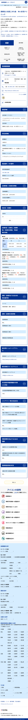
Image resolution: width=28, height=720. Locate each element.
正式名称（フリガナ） (7, 115)
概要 (7, 43)
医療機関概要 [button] (6, 66)
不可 (3, 393)
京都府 (22, 653)
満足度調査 (17, 687)
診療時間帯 (5, 191)
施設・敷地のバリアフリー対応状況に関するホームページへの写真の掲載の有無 (13, 413)
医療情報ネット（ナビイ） (8, 2)
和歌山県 (10, 659)
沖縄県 (9, 681)
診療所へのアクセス (7, 48)
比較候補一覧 (18, 586)
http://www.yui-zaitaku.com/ (12, 90)
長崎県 (22, 673)
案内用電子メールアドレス (8, 372)
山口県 (15, 664)
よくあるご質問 (18, 693)
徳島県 (9, 667)
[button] (14, 109)
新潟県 (9, 645)
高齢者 (11, 568)
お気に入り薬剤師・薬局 (6, 613)
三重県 (9, 653)
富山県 (15, 645)
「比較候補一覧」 (13, 27)
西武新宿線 (5, 306)
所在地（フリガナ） (7, 153)
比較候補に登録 (4, 25)
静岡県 (15, 651)
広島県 (9, 664)
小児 (19, 568)
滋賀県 (15, 653)
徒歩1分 (13, 306)
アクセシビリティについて (7, 704)
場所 (19, 562)
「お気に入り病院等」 (18, 21)
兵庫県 (15, 656)
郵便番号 (4, 139)
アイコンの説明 (22, 94)
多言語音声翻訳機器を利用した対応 (10, 390)
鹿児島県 (10, 678)
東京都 (22, 640)
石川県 (22, 645)
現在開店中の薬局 (5, 601)
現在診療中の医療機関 (6, 557)
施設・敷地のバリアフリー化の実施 (10, 406)
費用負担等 (7, 54)
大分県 (15, 675)
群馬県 (22, 637)
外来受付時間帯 (6, 197)
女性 (10, 573)
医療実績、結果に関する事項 (21, 59)
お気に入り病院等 (5, 586)
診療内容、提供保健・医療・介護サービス (21, 54)
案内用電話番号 (6, 169)
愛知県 (22, 651)
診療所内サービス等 (21, 48)
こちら (15, 492)
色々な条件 (21, 607)
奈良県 (22, 656)
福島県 (22, 634)
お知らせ (3, 693)
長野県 (22, 648)
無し (3, 322)
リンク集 (3, 695)
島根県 (15, 662)
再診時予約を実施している (8, 264)
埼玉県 (9, 640)
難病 (19, 573)
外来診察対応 (5, 249)
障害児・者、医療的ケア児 (15, 571)
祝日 (10, 220)
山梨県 (15, 648)
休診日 (4, 213)
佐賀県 (15, 673)
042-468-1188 (11, 86)
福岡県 (9, 673)
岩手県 (15, 632)
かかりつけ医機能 (7, 59)
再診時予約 (5, 261)
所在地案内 (17, 701)
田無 (10, 306)
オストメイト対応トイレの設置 (9, 428)
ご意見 (2, 687)
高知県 (9, 670)
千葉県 (15, 640)
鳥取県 (9, 662)
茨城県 (9, 637)
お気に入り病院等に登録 (6, 19)
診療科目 (11, 562)
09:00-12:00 (5, 194)
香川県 (15, 667)
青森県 (9, 632)
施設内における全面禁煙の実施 (9, 447)
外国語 (11, 565)
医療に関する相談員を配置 (8, 471)
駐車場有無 (5, 319)
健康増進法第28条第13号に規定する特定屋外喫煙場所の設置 (13, 454)
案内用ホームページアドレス (9, 356)
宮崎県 (22, 675)
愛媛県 (22, 667)
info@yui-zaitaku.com (7, 375)
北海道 (9, 629)
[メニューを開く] (26, 2)
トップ (2, 5)
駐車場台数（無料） (7, 332)
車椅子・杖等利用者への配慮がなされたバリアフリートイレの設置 (13, 421)
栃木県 (15, 637)
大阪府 (9, 656)
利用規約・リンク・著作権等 (7, 701)
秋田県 (9, 634)
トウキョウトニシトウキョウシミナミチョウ (12, 156)
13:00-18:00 (12, 194)
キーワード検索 (4, 551)
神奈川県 (10, 643)
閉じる (14, 482)
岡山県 (22, 662)
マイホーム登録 (4, 690)
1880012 (4, 142)
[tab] (7, 42)
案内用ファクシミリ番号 (8, 175)
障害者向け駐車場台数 (7, 338)
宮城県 (22, 632)
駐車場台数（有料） (7, 325)
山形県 (15, 634)
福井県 (9, 648)
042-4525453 (5, 178)
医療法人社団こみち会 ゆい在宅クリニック (12, 126)
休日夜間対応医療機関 (20, 557)
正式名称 (4, 123)
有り (3, 450)
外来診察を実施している (8, 252)
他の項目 (11, 581)
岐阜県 (9, 651)
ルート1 (4, 303)
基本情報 (21, 43)
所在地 (4, 145)
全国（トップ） (4, 619)
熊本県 (9, 675)
